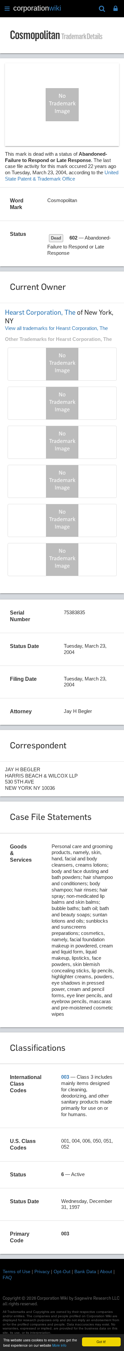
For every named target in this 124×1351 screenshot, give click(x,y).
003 (65, 1077)
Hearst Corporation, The (40, 312)
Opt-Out (62, 1271)
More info (59, 1345)
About (106, 1271)
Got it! (101, 1341)
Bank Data (85, 1271)
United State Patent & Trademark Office (61, 176)
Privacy (42, 1271)
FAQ (7, 1277)
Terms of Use (16, 1271)
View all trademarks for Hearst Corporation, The (56, 328)
